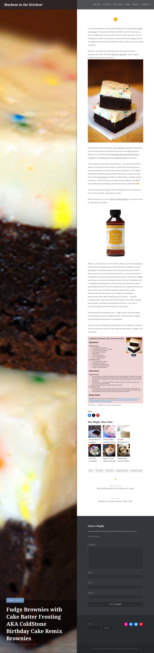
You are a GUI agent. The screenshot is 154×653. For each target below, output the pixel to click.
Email (91, 583)
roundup (120, 148)
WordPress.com (132, 648)
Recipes (96, 4)
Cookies (107, 4)
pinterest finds (122, 471)
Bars (129, 151)
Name (90, 572)
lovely (133, 38)
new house (102, 177)
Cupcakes (117, 4)
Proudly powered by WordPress (103, 648)
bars (91, 471)
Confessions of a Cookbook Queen (113, 158)
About (136, 4)
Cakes (127, 4)
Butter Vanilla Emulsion (118, 199)
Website (91, 593)
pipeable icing (136, 471)
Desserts (11, 600)
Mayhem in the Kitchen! (23, 5)
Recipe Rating (93, 536)
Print (134, 355)
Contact (145, 4)
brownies (109, 471)
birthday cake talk (119, 54)
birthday (99, 471)
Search (90, 624)
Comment (92, 545)
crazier (139, 28)
